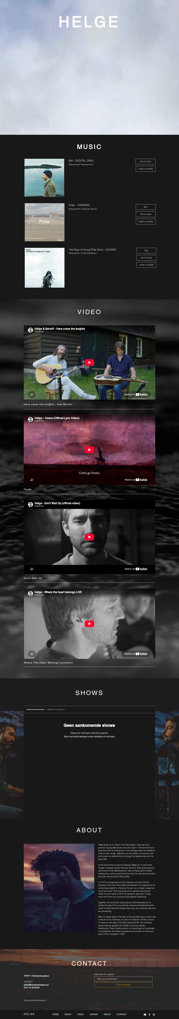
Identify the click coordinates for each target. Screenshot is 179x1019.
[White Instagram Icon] (153, 1014)
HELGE (89, 21)
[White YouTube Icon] (144, 1014)
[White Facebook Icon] (149, 1014)
